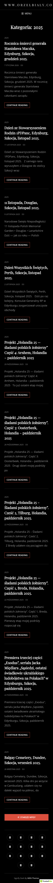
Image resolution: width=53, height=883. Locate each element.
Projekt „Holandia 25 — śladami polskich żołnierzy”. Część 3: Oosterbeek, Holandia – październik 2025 (26, 427)
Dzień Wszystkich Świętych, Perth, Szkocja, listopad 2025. (26, 272)
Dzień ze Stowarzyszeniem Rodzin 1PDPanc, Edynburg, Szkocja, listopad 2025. (26, 132)
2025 (6, 38)
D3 (22, 65)
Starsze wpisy (27, 817)
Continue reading (18, 106)
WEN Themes (33, 878)
